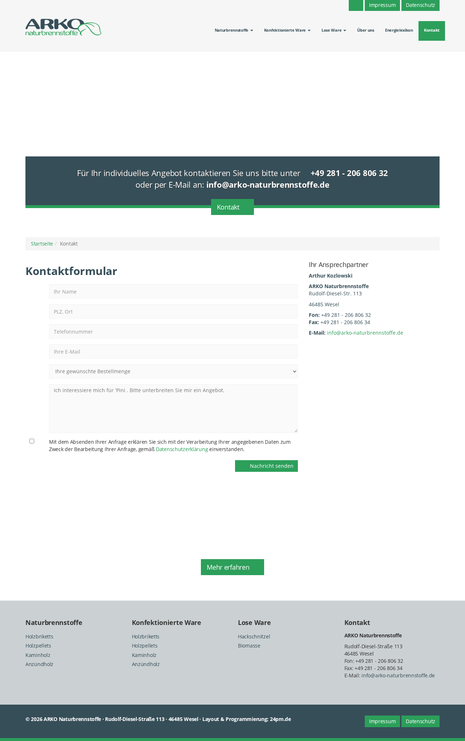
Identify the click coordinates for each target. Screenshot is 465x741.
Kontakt (432, 30)
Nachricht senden (270, 465)
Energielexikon (399, 30)
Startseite (42, 243)
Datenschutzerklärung (182, 449)
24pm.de (280, 719)
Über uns (365, 30)
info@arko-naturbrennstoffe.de (365, 332)
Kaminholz (37, 655)
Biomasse (249, 645)
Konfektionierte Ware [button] (285, 30)
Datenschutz (420, 721)
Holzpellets (38, 645)
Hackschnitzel (254, 636)
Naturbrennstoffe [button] (232, 30)
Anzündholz (39, 664)
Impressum (382, 721)
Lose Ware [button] (332, 30)
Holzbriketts (39, 636)
